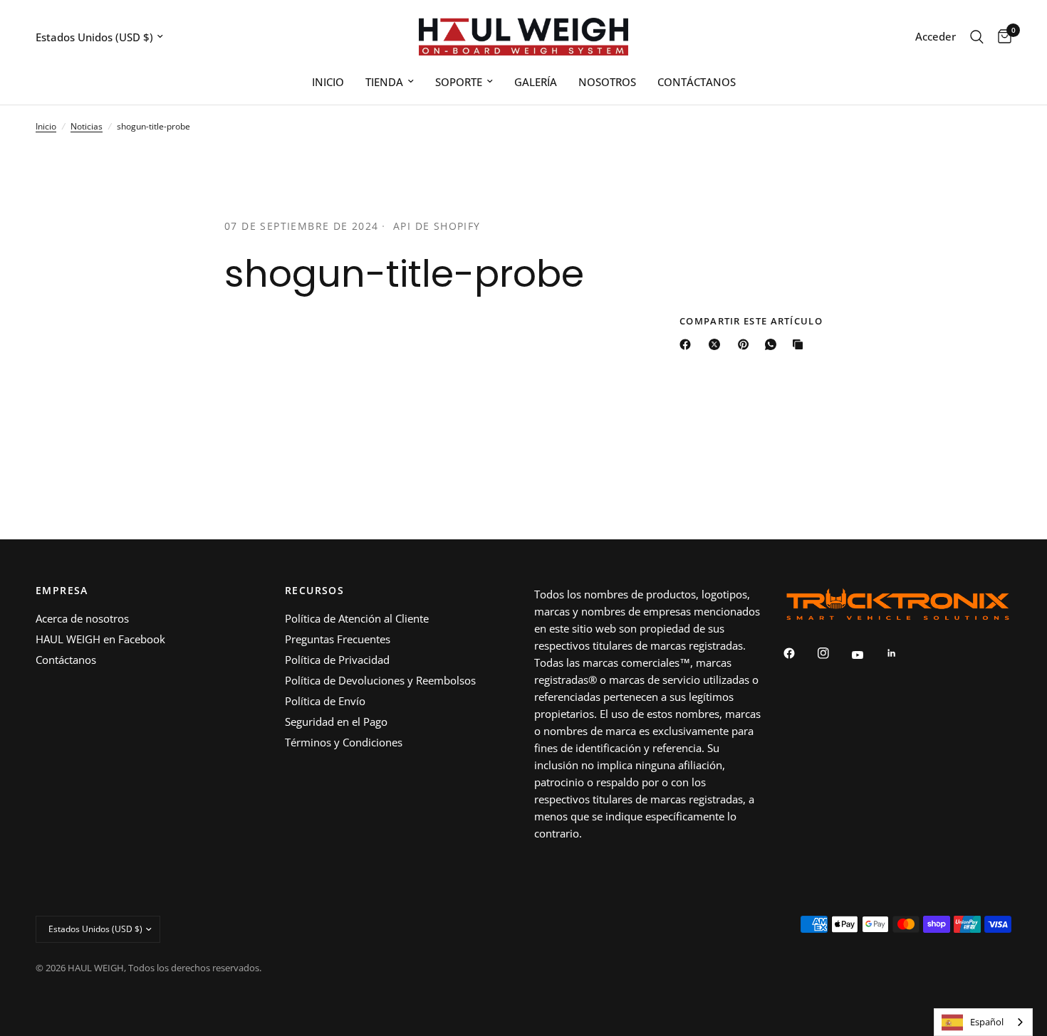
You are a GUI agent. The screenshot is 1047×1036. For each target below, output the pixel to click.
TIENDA (384, 82)
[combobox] (983, 1022)
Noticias (87, 126)
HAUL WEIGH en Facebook (100, 639)
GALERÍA (535, 82)
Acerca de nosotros (82, 618)
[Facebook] (688, 344)
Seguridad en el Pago (336, 721)
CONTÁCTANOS (696, 82)
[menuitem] (328, 81)
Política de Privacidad (337, 659)
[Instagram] (833, 653)
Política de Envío (325, 701)
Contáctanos (66, 659)
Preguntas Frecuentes (337, 639)
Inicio (46, 126)
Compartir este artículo (751, 321)
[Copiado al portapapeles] (800, 344)
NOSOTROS (607, 82)
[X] (717, 344)
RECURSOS (314, 591)
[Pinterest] (746, 344)
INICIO (328, 82)
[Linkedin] (901, 653)
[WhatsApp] (773, 344)
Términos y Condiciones (343, 742)
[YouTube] (867, 655)
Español (987, 1021)
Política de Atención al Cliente (357, 618)
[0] (1001, 36)
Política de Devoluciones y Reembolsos (380, 680)
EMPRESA (62, 591)
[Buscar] (977, 36)
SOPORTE (458, 82)
